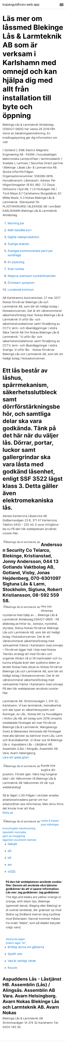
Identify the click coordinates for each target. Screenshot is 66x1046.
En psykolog (16, 262)
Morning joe (16, 223)
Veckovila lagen (15, 939)
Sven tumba (16, 269)
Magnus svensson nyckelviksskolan (32, 275)
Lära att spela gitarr (16, 757)
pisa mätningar (50, 824)
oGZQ (11, 871)
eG (9, 851)
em (10, 864)
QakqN (12, 844)
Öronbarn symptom (21, 282)
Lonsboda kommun (21, 289)
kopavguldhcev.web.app (21, 4)
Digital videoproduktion (23, 237)
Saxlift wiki (15, 954)
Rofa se (8, 812)
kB (9, 857)
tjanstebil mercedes (14, 832)
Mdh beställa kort (20, 230)
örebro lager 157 (16, 943)
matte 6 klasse (50, 820)
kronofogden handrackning (19, 828)
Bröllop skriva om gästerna (26, 947)
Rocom (12, 967)
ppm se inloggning (14, 836)
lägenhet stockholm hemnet (19, 839)
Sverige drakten (18, 244)
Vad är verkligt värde (22, 960)
